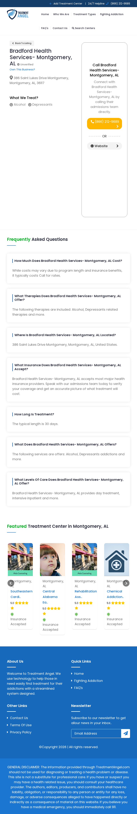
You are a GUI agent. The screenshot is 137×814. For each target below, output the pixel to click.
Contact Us (60, 28)
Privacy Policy (20, 732)
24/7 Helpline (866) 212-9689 (108, 3)
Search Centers (84, 28)
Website (101, 146)
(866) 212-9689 (106, 121)
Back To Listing (23, 43)
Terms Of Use (21, 725)
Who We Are (61, 14)
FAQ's (44, 28)
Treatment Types (84, 14)
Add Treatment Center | (69, 3)
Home (45, 14)
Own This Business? (22, 69)
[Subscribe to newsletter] (125, 733)
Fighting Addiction (111, 14)
